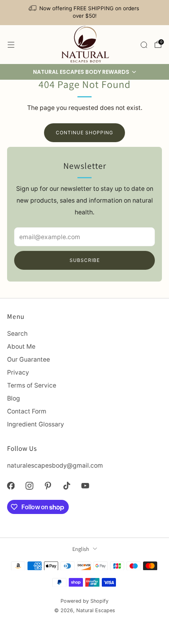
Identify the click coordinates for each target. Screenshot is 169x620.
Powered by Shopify (84, 601)
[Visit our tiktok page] (66, 485)
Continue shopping (84, 132)
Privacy (18, 372)
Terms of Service (31, 385)
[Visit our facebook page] (11, 485)
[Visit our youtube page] (85, 485)
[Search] (144, 45)
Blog (13, 398)
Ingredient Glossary (35, 424)
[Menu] (11, 45)
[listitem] (84, 12)
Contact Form (26, 411)
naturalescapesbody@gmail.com (55, 465)
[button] (84, 72)
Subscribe (85, 260)
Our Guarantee (28, 359)
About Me (21, 346)
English (80, 548)
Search (17, 333)
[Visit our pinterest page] (48, 485)
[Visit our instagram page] (29, 485)
